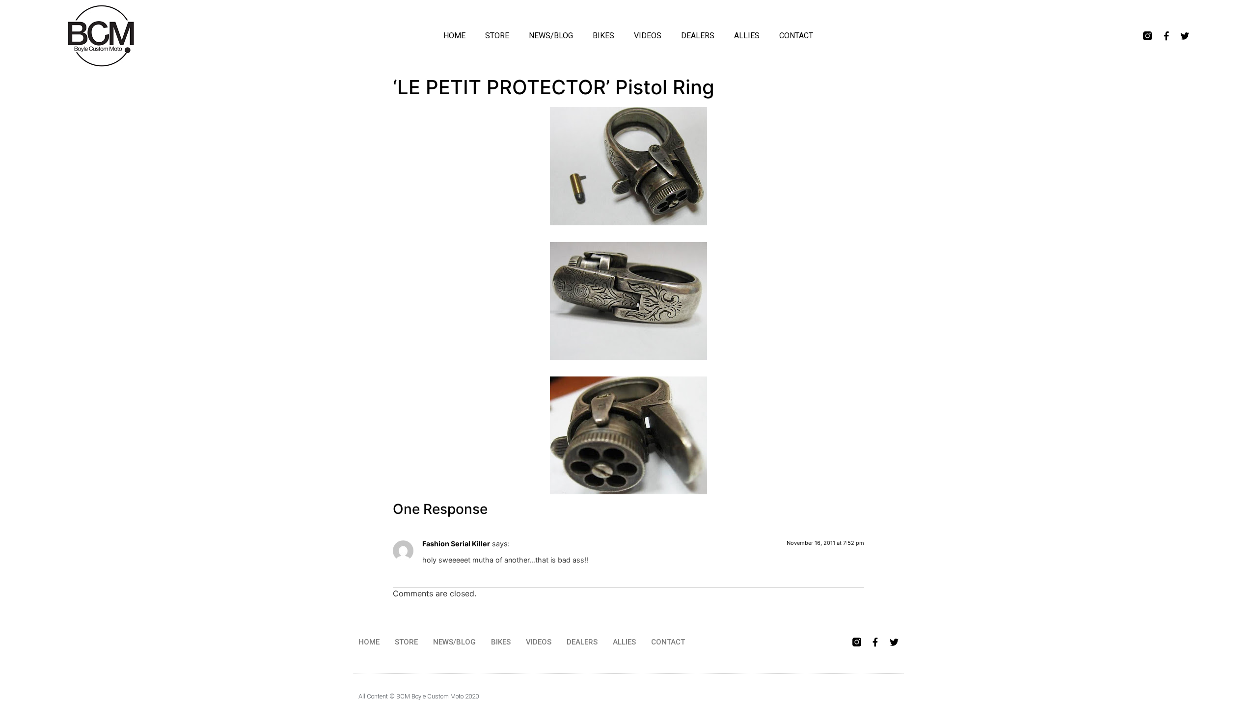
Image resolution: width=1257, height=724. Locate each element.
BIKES (603, 35)
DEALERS (697, 35)
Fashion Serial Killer (456, 543)
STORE (497, 35)
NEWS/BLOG (551, 35)
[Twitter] (1184, 35)
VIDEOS (647, 35)
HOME (454, 35)
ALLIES (747, 35)
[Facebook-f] (1166, 35)
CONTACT (796, 35)
